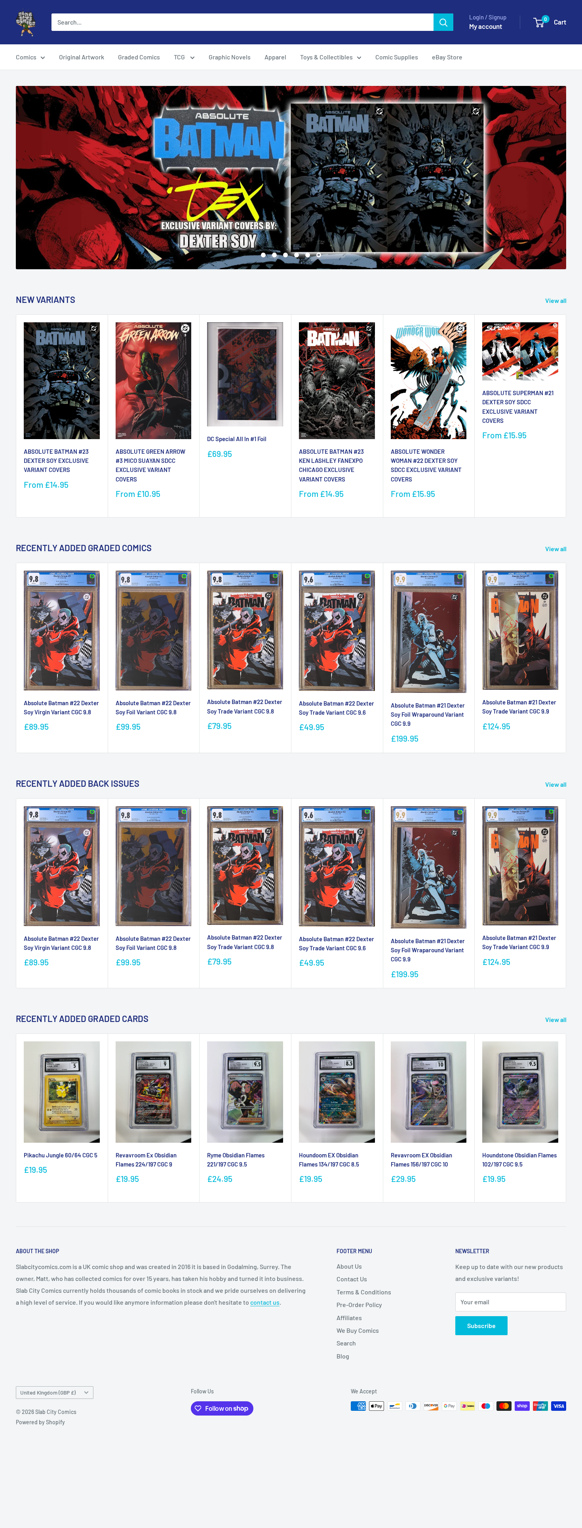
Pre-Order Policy (359, 1304)
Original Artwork (81, 57)
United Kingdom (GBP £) (48, 1392)
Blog (343, 1356)
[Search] (443, 22)
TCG (180, 57)
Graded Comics (139, 57)
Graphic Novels (230, 57)
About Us (349, 1266)
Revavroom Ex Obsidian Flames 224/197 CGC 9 (146, 1159)
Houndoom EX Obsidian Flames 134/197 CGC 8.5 (329, 1159)
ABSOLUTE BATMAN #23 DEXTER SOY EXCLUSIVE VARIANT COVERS (56, 461)
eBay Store (447, 57)
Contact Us (352, 1279)
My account (485, 26)
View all (556, 300)
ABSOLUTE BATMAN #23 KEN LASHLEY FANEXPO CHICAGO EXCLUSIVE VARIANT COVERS (331, 465)
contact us (265, 1302)
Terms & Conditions (364, 1292)
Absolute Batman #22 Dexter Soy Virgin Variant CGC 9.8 (61, 707)
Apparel (275, 57)
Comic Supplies (396, 57)
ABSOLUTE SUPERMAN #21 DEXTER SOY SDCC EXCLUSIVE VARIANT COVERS (517, 406)
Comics (26, 57)
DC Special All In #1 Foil (236, 439)
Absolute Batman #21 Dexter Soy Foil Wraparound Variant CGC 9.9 (428, 714)
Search (346, 1343)
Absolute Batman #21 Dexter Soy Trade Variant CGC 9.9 (519, 706)
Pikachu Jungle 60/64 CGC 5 (60, 1155)
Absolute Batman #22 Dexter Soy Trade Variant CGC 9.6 (336, 708)
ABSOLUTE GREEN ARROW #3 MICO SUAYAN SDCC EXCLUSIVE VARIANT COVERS (150, 465)
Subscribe (481, 1325)
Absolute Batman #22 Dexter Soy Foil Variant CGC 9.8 (153, 707)
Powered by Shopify (40, 1422)
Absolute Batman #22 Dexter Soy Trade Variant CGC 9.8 (244, 706)
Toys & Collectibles (326, 57)
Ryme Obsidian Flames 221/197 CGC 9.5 (235, 1159)
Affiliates (349, 1317)
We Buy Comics (358, 1330)
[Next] (566, 416)
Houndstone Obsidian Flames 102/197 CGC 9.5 (519, 1159)
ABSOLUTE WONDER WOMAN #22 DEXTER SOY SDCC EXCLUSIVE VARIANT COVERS (426, 465)
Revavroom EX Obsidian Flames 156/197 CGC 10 (421, 1159)
